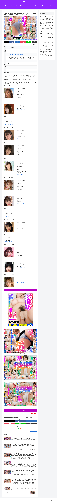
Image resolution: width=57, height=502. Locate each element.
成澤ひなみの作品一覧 (21, 174)
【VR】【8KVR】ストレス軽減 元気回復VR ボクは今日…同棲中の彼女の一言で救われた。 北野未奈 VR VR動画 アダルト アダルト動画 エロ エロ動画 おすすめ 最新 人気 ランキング (47, 28)
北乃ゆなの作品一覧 (20, 282)
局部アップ (21, 54)
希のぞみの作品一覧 (8, 241)
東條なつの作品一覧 (20, 155)
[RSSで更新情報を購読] (21, 428)
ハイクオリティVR (10, 54)
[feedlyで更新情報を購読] (19, 428)
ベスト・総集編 (16, 54)
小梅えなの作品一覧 (20, 203)
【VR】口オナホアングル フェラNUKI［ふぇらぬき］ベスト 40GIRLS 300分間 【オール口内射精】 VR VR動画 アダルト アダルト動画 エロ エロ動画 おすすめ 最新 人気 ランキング (47, 36)
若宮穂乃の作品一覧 (20, 138)
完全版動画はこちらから (20, 410)
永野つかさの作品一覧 (21, 109)
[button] (34, 42)
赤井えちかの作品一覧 (9, 124)
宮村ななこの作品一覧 (21, 267)
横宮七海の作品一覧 (20, 230)
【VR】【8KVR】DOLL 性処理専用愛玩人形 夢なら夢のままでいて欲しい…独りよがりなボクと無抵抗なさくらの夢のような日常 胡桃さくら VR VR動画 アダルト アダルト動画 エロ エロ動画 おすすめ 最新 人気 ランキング (47, 20)
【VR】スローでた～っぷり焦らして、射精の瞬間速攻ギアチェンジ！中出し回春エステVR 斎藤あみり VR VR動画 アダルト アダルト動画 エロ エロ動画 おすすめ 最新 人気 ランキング (47, 54)
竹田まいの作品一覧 (8, 216)
